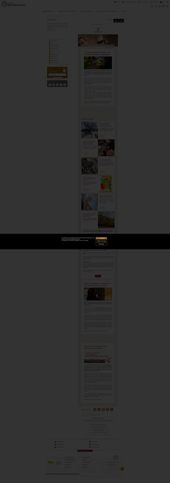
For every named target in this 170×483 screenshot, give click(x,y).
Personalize (101, 244)
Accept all (101, 238)
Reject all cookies (101, 241)
